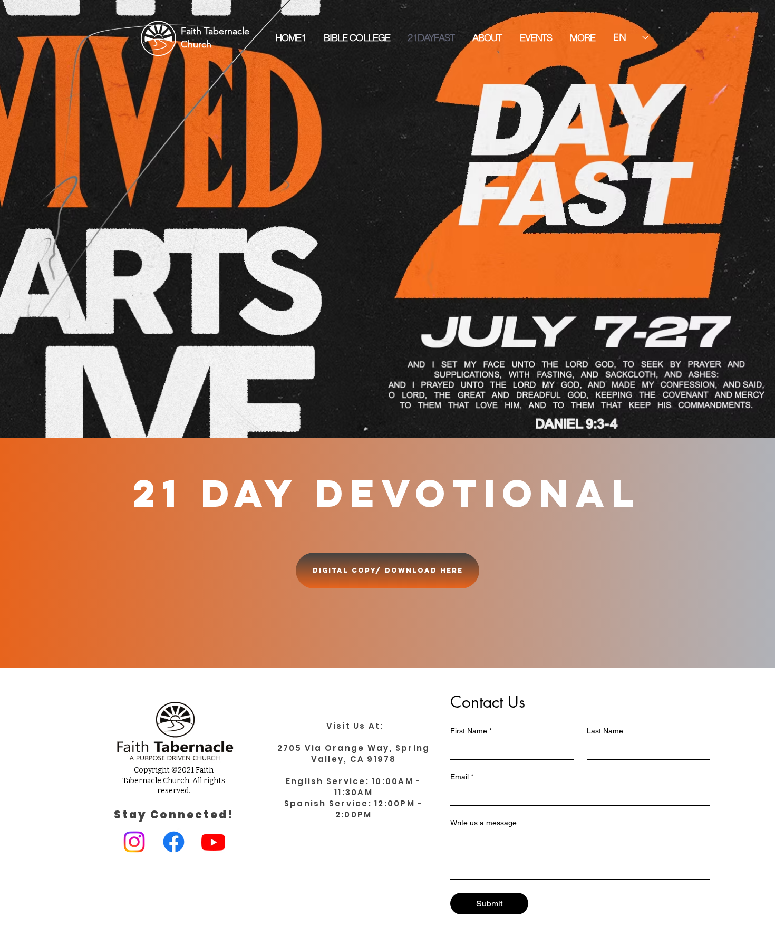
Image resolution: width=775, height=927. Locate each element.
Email (461, 776)
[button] (582, 38)
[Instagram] (134, 842)
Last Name (605, 731)
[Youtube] (213, 842)
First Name (471, 731)
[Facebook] (174, 842)
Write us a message (483, 822)
